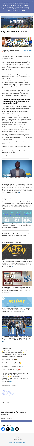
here (28, 177)
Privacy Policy (12, 442)
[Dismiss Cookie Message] (32, 1)
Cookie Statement (20, 10)
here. (23, 311)
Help (24, 442)
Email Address (4, 414)
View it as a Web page (25, 50)
